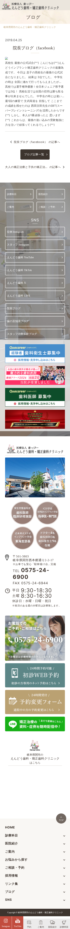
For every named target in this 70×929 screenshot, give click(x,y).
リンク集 (11, 883)
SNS (8, 899)
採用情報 (11, 875)
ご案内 (10, 851)
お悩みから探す (16, 859)
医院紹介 (11, 843)
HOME (10, 827)
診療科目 (11, 835)
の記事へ (37, 142)
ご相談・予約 (14, 867)
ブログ (10, 891)
